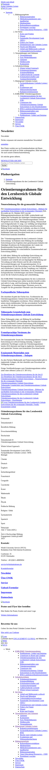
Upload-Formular (9, 587)
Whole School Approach (29, 68)
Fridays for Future (27, 42)
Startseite (9, 12)
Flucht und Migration (28, 47)
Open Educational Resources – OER (34, 30)
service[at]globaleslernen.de (11, 564)
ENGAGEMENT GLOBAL (24, 639)
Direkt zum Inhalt (7, 2)
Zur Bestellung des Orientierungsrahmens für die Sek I (21, 377)
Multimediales (25, 23)
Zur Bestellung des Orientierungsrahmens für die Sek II (21, 375)
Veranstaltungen (26, 55)
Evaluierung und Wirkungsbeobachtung (28, 88)
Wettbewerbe (25, 62)
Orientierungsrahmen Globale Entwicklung (17, 383)
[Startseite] (5, 4)
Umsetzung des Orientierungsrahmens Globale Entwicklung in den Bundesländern (33, 104)
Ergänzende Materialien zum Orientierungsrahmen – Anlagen (16, 354)
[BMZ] (4, 641)
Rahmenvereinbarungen (29, 92)
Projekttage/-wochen (27, 27)
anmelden (4, 144)
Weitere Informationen (9, 615)
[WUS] (6, 8)
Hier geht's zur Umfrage (10, 632)
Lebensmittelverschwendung (31, 51)
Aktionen (23, 60)
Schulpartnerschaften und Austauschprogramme (29, 78)
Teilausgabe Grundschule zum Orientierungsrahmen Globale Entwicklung (22, 313)
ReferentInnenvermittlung (29, 25)
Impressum (19, 120)
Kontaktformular (7, 568)
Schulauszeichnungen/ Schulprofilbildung (28, 71)
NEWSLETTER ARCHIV (11, 161)
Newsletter (19, 122)
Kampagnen (24, 64)
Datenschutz (19, 117)
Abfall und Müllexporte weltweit (32, 49)
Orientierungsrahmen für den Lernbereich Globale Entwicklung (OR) (33, 98)
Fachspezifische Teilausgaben (15, 292)
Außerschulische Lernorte (29, 75)
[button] (24, 407)
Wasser (22, 36)
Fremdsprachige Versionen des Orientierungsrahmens (16, 333)
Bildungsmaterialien (27, 17)
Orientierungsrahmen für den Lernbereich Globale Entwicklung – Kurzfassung (20, 399)
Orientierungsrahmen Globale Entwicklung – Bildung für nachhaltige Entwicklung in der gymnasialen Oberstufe (22, 391)
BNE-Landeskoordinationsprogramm (34, 109)
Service (18, 124)
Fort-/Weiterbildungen (28, 57)
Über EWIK (19, 126)
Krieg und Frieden (27, 34)
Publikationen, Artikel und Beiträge (33, 115)
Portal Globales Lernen (9, 6)
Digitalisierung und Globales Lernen (33, 45)
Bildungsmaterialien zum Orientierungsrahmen (29, 112)
